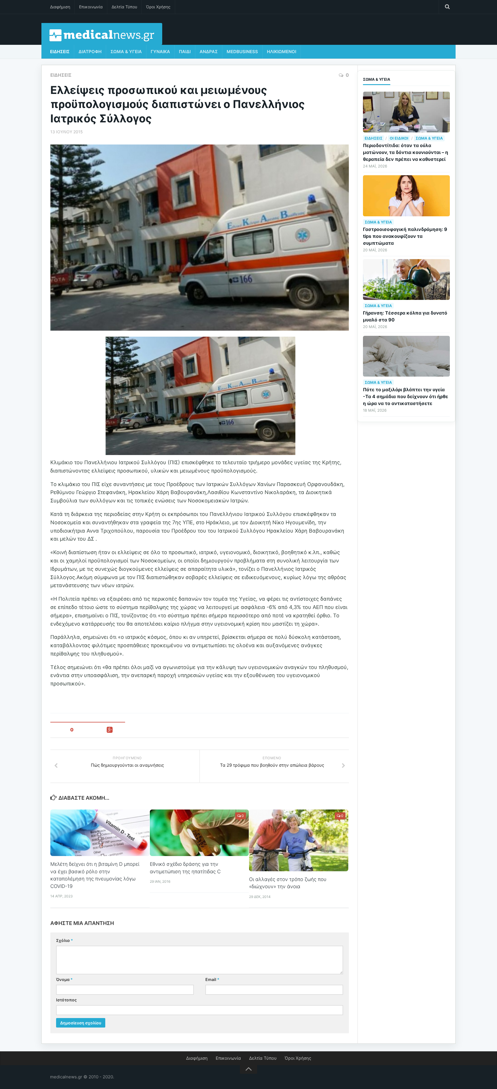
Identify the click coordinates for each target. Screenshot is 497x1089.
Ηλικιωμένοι (281, 51)
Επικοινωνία (91, 6)
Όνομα (64, 979)
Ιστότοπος (66, 999)
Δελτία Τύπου (124, 6)
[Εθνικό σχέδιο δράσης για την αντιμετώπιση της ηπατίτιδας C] (199, 832)
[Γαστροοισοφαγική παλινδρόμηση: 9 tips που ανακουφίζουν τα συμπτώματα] (406, 195)
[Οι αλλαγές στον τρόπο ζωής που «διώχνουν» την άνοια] (298, 840)
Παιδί (185, 51)
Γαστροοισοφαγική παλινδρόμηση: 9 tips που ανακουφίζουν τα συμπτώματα (405, 236)
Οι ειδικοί (399, 138)
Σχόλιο (64, 940)
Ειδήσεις (60, 51)
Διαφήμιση (60, 6)
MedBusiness (242, 51)
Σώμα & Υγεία (126, 51)
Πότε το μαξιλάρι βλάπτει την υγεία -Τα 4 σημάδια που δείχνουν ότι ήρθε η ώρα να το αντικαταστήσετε (405, 396)
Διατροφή (90, 51)
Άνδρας (209, 51)
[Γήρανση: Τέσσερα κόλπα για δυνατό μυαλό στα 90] (406, 279)
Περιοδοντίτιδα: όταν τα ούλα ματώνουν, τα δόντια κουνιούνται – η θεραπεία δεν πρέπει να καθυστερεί (405, 152)
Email (212, 979)
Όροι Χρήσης (158, 6)
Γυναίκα (160, 51)
